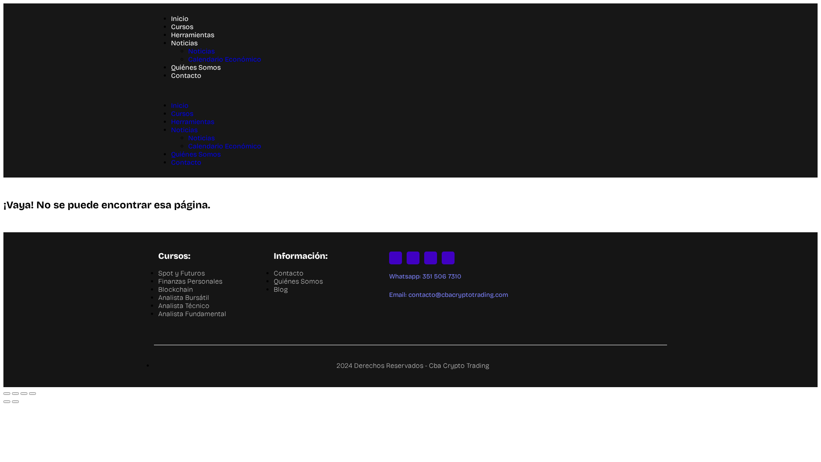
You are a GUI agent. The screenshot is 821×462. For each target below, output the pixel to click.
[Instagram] (395, 258)
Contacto (186, 75)
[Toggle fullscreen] (24, 393)
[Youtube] (430, 258)
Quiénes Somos (196, 67)
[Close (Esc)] (6, 393)
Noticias (184, 43)
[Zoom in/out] (32, 393)
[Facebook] (448, 258)
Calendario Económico (224, 59)
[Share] (15, 393)
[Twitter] (413, 258)
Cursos (182, 27)
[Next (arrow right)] (15, 401)
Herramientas (192, 35)
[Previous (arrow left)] (6, 401)
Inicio (180, 19)
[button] (410, 90)
